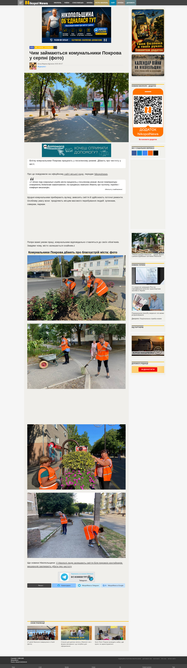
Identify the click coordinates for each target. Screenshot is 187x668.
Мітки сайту (172, 658)
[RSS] (150, 153)
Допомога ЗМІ (147, 658)
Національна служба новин (151, 319)
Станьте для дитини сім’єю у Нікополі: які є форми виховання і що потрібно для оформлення (76, 644)
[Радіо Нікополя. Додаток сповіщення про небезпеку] (148, 30)
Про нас (163, 658)
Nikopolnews (101, 174)
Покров (40, 47)
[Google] (145, 153)
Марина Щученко (48, 64)
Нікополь (57, 3)
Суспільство (48, 47)
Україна (90, 3)
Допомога (131, 3)
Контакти (156, 658)
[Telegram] (139, 153)
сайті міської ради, (74, 174)
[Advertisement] (76, 224)
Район (66, 3)
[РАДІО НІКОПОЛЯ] (148, 65)
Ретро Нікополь (101, 3)
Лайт (113, 3)
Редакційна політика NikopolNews (129, 658)
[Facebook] (134, 153)
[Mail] (155, 153)
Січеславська (77, 3)
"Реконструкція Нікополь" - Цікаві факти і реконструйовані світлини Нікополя (148, 255)
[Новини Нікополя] (36, 4)
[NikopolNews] (76, 577)
